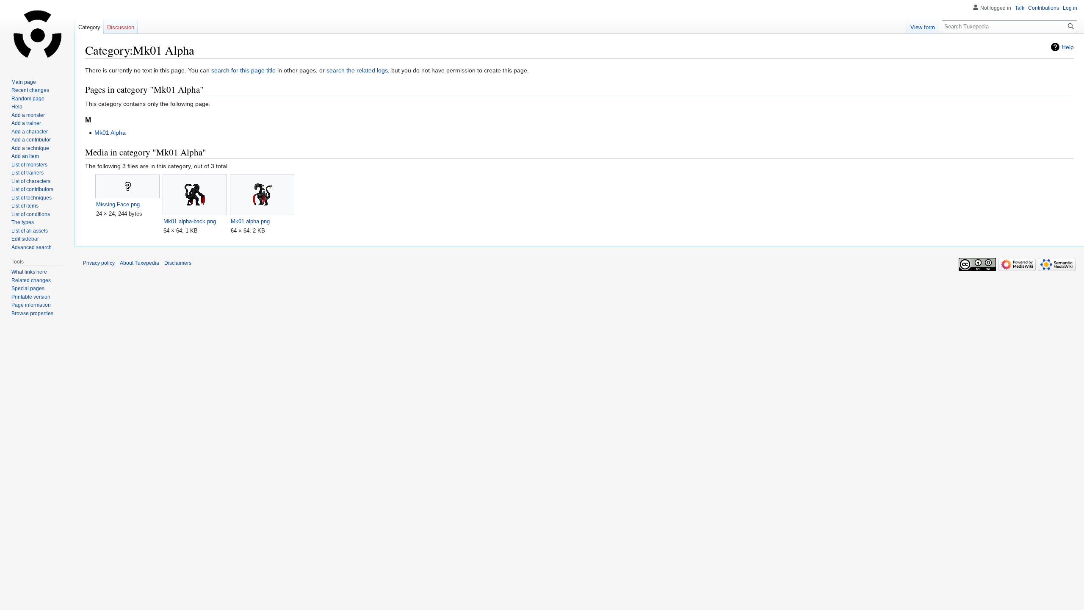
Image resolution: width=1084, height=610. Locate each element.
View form (922, 27)
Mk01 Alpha (110, 132)
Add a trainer (26, 123)
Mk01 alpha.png (250, 221)
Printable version (30, 297)
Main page (23, 82)
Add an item (25, 156)
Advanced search (31, 247)
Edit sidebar (25, 239)
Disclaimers (177, 263)
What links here (29, 272)
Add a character (29, 132)
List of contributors (32, 189)
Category (89, 27)
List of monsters (29, 165)
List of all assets (29, 231)
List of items (25, 206)
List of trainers (27, 173)
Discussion (120, 27)
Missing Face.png (118, 204)
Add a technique (30, 148)
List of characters (30, 181)
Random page (27, 99)
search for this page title (243, 70)
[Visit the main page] (37, 34)
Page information (31, 305)
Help (1068, 47)
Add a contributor (31, 140)
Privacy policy (99, 263)
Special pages (27, 288)
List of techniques (31, 198)
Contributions (1043, 8)
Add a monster (28, 115)
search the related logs (357, 70)
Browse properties (32, 313)
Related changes (31, 280)
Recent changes (30, 90)
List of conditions (30, 214)
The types (22, 222)
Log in (1070, 8)
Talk (1019, 8)
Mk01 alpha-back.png (189, 221)
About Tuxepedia (139, 263)
